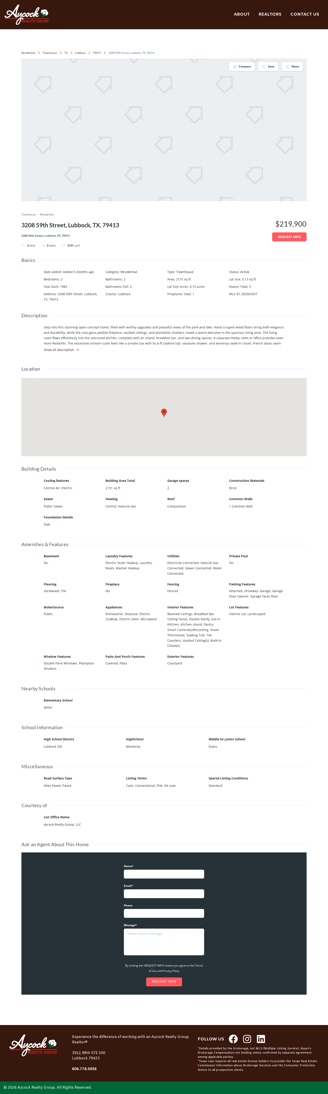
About (242, 14)
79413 (97, 53)
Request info (289, 237)
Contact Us (304, 14)
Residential (28, 53)
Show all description (59, 350)
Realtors (270, 14)
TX (66, 53)
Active (244, 272)
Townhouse (50, 53)
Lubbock (80, 53)
